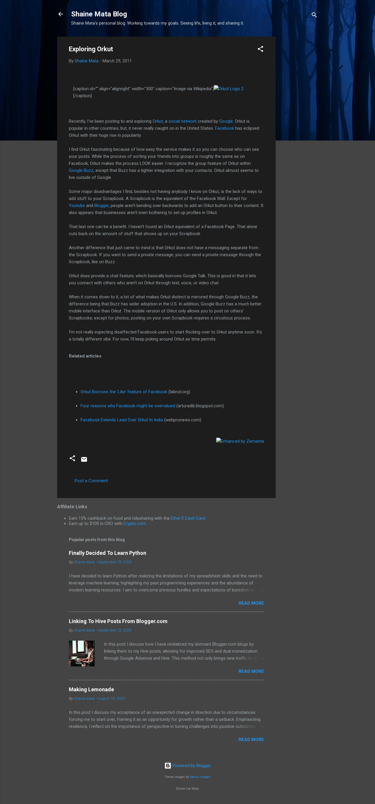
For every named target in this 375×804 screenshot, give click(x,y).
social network (182, 121)
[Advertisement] (299, 124)
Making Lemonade (91, 689)
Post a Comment (91, 480)
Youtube (77, 205)
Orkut (158, 121)
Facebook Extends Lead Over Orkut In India (122, 419)
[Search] (314, 16)
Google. (226, 121)
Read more (251, 603)
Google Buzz (81, 170)
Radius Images (200, 777)
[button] (260, 49)
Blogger (101, 205)
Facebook (224, 128)
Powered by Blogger (191, 765)
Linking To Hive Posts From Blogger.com (118, 621)
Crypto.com (134, 523)
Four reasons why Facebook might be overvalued (128, 405)
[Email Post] (84, 461)
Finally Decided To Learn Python (107, 553)
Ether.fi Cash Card (188, 518)
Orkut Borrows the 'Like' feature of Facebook (124, 391)
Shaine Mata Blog (99, 14)
